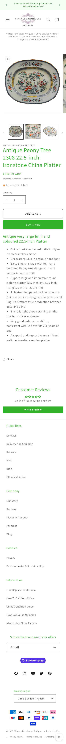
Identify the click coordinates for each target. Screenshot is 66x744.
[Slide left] (3, 132)
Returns (11, 452)
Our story (12, 501)
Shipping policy (53, 736)
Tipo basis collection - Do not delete (38, 36)
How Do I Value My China (21, 615)
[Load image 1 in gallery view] (15, 131)
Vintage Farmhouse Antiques (19, 33)
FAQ (8, 460)
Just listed (13, 36)
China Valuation (16, 477)
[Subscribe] (55, 647)
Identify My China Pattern (21, 623)
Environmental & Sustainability (25, 566)
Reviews (11, 509)
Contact (11, 435)
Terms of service (34, 736)
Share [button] (10, 359)
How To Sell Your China (20, 598)
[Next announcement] (59, 4)
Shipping (7, 178)
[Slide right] (62, 132)
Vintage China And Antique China (33, 39)
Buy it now (33, 224)
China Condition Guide (20, 606)
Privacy (10, 558)
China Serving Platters (46, 33)
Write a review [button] (32, 409)
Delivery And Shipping (19, 444)
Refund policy (53, 731)
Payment (11, 526)
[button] (8, 19)
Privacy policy (16, 736)
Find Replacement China (21, 590)
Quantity (7, 192)
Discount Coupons (17, 517)
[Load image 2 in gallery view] (33, 131)
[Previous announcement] (6, 4)
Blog (9, 469)
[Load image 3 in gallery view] (50, 131)
